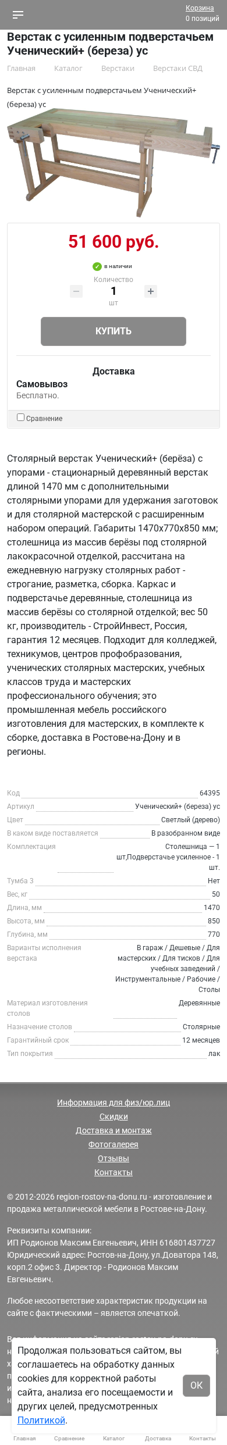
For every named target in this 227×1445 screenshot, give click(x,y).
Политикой (41, 1420)
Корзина (200, 8)
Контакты (113, 1172)
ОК (196, 1385)
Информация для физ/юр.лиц (113, 1102)
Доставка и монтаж (114, 1130)
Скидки (114, 1116)
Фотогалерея (113, 1144)
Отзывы (113, 1158)
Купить (113, 331)
